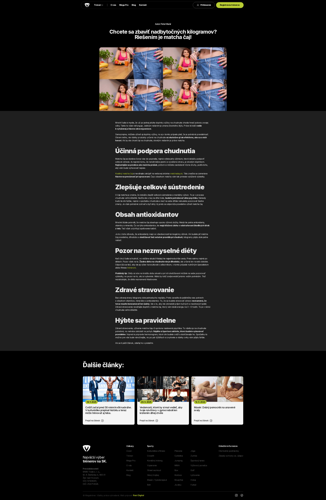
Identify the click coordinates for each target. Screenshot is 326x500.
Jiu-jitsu (177, 484)
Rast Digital (138, 495)
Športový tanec (198, 460)
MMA (177, 465)
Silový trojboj (153, 475)
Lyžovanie (195, 475)
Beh (149, 484)
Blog (134, 5)
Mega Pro (123, 5)
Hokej (193, 480)
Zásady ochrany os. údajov (231, 455)
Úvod (128, 451)
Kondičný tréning (154, 460)
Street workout (154, 470)
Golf (192, 470)
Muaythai (178, 480)
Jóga (193, 451)
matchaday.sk (176, 173)
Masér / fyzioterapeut (157, 480)
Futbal (193, 484)
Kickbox (178, 475)
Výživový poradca (199, 465)
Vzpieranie (152, 465)
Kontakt (143, 5)
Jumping (178, 460)
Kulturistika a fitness (156, 451)
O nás (113, 5)
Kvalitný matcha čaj (124, 173)
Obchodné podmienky (229, 451)
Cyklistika (178, 455)
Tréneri (129, 455)
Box (176, 470)
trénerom (131, 267)
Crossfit (150, 455)
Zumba (194, 455)
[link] (94, 420)
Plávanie (178, 451)
